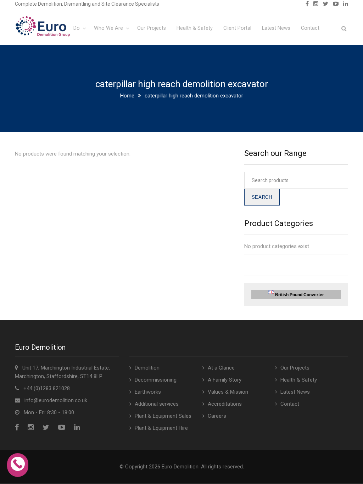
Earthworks (148, 392)
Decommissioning (156, 380)
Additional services (157, 404)
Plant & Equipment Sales (163, 416)
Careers (217, 416)
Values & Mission (228, 392)
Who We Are (108, 28)
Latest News (276, 28)
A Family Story (224, 380)
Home (127, 95)
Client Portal (237, 28)
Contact (310, 28)
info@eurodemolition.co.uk (55, 400)
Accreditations (225, 404)
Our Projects (151, 28)
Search (262, 197)
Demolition (147, 368)
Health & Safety (195, 28)
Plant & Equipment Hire (161, 428)
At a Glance (221, 368)
